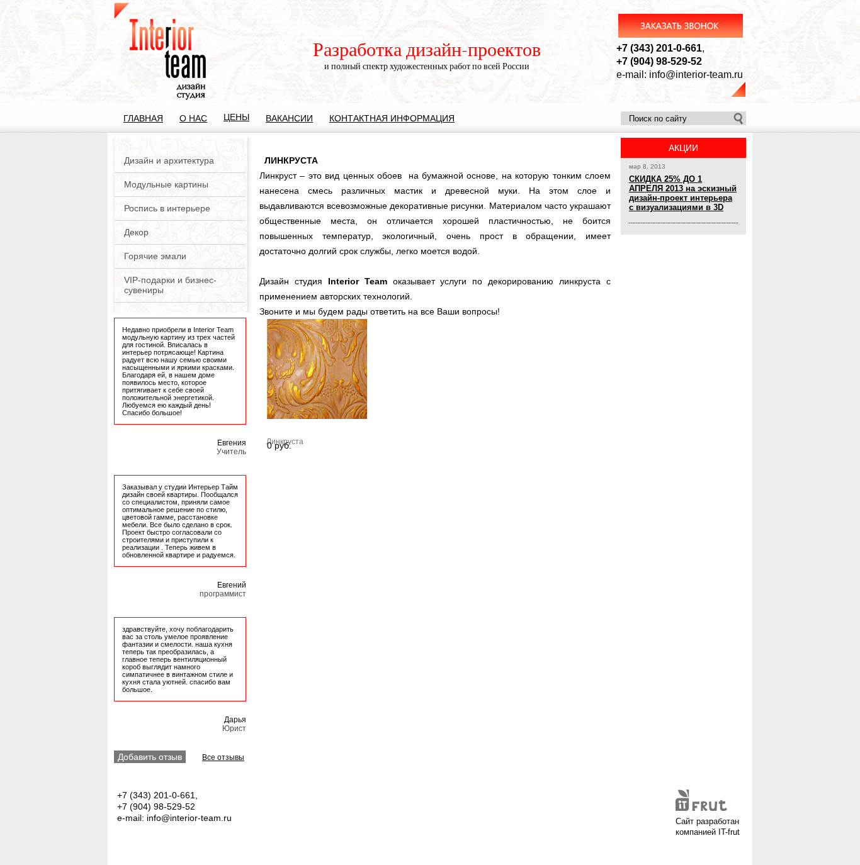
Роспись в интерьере (167, 208)
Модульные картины (166, 184)
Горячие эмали (155, 256)
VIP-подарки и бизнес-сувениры (170, 285)
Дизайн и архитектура (169, 160)
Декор (136, 232)
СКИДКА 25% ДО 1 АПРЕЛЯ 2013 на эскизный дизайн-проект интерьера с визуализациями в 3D (683, 193)
